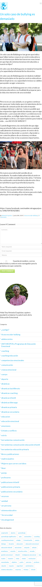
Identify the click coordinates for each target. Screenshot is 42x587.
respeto (11, 566)
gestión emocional (7, 555)
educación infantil (6, 547)
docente (11, 544)
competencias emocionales (12, 360)
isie (40, 555)
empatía (26, 547)
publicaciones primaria (10, 487)
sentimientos (29, 566)
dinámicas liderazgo (9, 402)
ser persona (6, 505)
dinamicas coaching (9, 393)
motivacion (32, 558)
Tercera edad (6, 515)
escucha (12, 551)
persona (28, 562)
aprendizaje (21, 533)
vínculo (33, 569)
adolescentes (7, 339)
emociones (5, 426)
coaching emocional (7, 540)
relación (3, 566)
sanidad (4, 501)
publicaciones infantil (10, 482)
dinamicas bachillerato (10, 388)
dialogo (3, 544)
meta (17, 558)
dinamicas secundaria (10, 412)
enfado (34, 547)
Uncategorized (7, 520)
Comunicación (27, 540)
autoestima (27, 536)
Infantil (17, 555)
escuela (32, 551)
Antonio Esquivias (7, 215)
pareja (4, 473)
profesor (36, 562)
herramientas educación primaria (15, 449)
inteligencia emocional (29, 555)
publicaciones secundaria (11, 491)
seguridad (19, 566)
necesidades (5, 562)
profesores (6, 477)
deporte (4, 379)
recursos (5, 496)
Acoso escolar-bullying (30, 215)
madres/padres (7, 459)
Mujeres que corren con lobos (13, 463)
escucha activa (22, 551)
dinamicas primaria (9, 407)
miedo (24, 558)
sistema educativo (8, 510)
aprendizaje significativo (8, 536)
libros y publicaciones (10, 454)
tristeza (26, 569)
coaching (5, 351)
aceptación (4, 533)
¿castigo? (5, 330)
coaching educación (9, 355)
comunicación (7, 365)
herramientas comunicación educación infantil (20, 445)
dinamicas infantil (8, 398)
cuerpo (4, 374)
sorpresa (18, 569)
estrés (4, 435)
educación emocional (10, 421)
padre (21, 562)
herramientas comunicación (13, 440)
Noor (3, 468)
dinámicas (5, 384)
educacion (5, 416)
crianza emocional (8, 370)
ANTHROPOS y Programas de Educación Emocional (18, 345)
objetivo (14, 562)
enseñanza (4, 551)
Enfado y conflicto (9, 430)
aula (20, 536)
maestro (10, 558)
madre (3, 558)
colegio (18, 540)
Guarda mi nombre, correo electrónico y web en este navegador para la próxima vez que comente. (18, 263)
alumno (13, 533)
